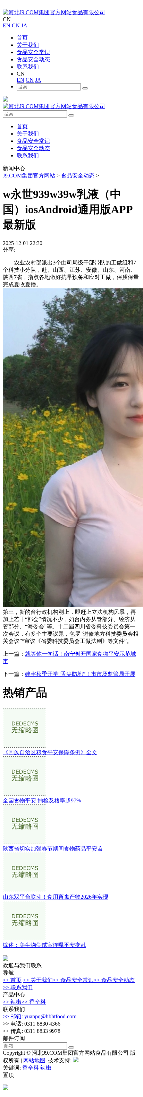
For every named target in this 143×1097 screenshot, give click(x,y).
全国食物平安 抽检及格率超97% (42, 800)
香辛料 (30, 1068)
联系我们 (28, 67)
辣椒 (45, 1068)
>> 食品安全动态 (114, 980)
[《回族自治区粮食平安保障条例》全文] (24, 746)
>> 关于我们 (38, 980)
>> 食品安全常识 (73, 980)
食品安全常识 (33, 52)
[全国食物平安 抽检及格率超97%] (24, 794)
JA (24, 25)
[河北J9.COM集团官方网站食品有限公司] (54, 12)
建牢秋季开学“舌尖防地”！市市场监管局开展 (80, 674)
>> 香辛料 (34, 1002)
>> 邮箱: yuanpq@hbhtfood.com (39, 1016)
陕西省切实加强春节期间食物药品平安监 (53, 849)
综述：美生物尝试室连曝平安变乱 (44, 945)
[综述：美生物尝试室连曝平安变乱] (24, 938)
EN (6, 25)
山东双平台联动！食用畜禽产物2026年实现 (55, 897)
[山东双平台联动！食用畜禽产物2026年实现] (24, 890)
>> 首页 (12, 980)
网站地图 (34, 1060)
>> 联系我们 (18, 987)
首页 (22, 38)
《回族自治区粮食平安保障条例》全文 (50, 752)
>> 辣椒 (12, 1002)
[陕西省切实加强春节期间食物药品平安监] (24, 842)
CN (16, 25)
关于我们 (28, 45)
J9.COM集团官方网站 (29, 176)
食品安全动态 (33, 59)
